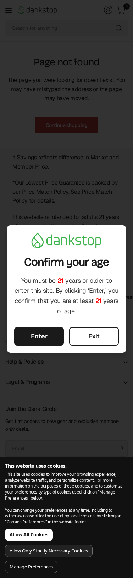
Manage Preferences (31, 566)
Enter (39, 336)
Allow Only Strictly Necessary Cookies (49, 550)
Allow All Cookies (29, 535)
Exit (94, 336)
